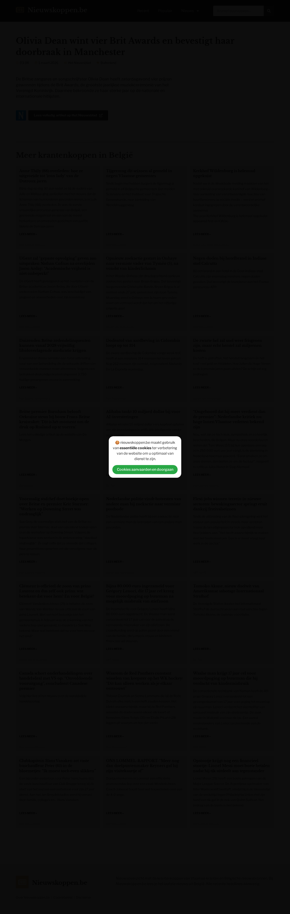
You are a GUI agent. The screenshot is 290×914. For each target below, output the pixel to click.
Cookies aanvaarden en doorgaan (145, 469)
